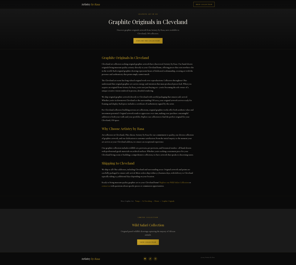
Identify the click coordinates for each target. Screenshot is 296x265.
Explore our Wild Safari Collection (174, 182)
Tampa (137, 201)
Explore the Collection (148, 41)
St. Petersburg (147, 201)
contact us (106, 186)
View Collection (148, 242)
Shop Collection (204, 4)
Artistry (90, 4)
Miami (156, 201)
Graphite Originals (168, 201)
